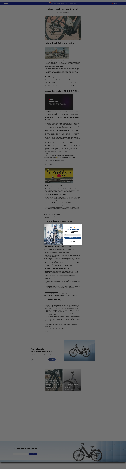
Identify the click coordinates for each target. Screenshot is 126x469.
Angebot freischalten (72, 237)
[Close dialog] (81, 224)
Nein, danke (72, 241)
